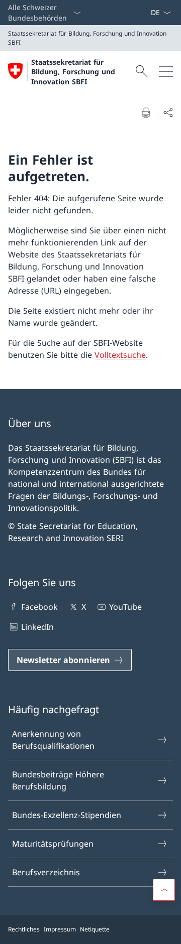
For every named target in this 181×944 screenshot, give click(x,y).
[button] (164, 890)
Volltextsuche (120, 354)
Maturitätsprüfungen (53, 843)
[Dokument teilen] (168, 112)
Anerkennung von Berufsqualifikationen (53, 739)
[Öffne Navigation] (166, 71)
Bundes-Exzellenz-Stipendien (66, 815)
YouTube (125, 606)
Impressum (60, 929)
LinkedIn (37, 626)
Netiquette (95, 929)
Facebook (39, 606)
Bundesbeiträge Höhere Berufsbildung (58, 780)
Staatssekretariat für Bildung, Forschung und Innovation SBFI (73, 71)
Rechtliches (24, 929)
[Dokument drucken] (146, 112)
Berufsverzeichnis (46, 872)
